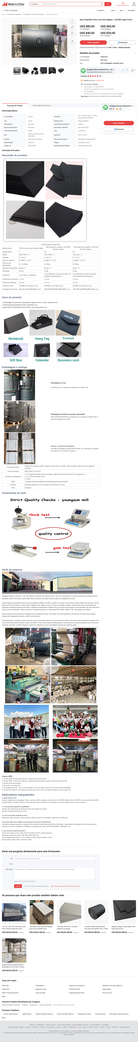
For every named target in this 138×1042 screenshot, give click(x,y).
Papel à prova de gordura (77, 985)
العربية (79, 1027)
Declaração (40, 1025)
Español (28, 1027)
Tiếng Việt (115, 1027)
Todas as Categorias (11, 10)
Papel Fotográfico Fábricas (44, 1014)
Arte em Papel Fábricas (11, 1014)
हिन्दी (96, 1027)
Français (42, 1027)
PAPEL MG (5, 985)
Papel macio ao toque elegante (112, 985)
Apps (121, 10)
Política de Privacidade (64, 1025)
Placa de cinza (107, 993)
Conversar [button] (123, 42)
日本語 (91, 1027)
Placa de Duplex (40, 993)
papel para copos (41, 989)
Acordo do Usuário (50, 1025)
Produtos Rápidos (95, 1025)
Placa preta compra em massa (119, 1014)
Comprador (100, 10)
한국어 (85, 1027)
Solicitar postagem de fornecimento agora (65, 886)
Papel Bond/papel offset (76, 993)
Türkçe (108, 1027)
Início (3, 14)
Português (35, 1027)
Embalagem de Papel (84, 1014)
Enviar (18, 886)
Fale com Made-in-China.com (80, 1025)
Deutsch (65, 1027)
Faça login (84, 96)
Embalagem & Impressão (14, 14)
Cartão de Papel (100, 1014)
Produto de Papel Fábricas (65, 1014)
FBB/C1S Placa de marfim (10, 993)
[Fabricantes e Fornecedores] (13, 4)
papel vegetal (107, 989)
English (21, 1027)
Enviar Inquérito (93, 42)
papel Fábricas (27, 1014)
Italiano (59, 1027)
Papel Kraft (5, 989)
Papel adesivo (40, 985)
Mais (3, 1018)
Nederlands (72, 1027)
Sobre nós (32, 1025)
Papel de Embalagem (52, 14)
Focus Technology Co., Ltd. (65, 1031)
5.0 (111, 109)
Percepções (105, 1025)
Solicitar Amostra (124, 47)
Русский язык (50, 1027)
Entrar (134, 5)
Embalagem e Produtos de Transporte (33, 14)
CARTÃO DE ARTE (74, 989)
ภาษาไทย (101, 1027)
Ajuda (113, 10)
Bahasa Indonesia (125, 1027)
